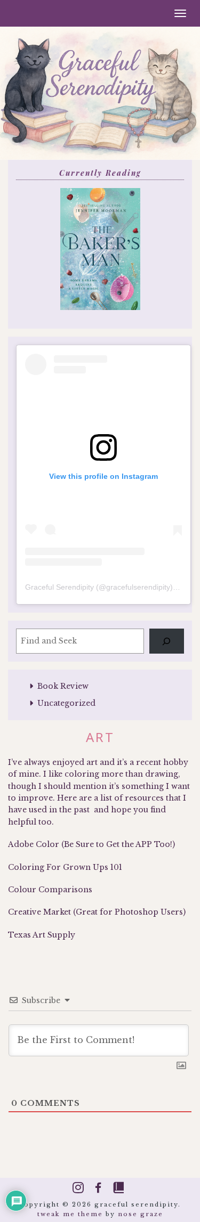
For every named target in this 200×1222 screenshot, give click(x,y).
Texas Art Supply (41, 935)
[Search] (166, 641)
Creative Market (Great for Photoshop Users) (97, 912)
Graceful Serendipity (59, 587)
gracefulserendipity (138, 587)
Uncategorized (66, 703)
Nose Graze (140, 1214)
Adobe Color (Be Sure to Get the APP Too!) (91, 844)
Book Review (63, 686)
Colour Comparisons (50, 889)
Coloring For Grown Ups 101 (65, 867)
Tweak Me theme (70, 1214)
